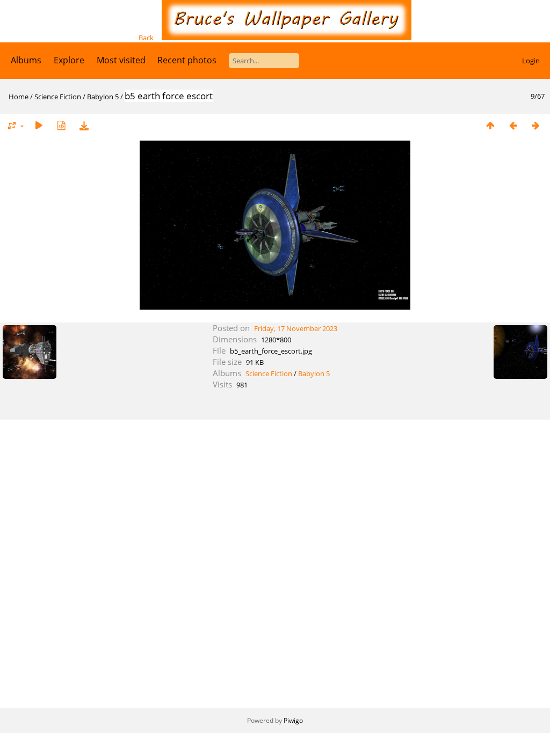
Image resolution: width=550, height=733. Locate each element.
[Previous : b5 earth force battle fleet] (513, 125)
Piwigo (293, 720)
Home (18, 96)
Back (146, 37)
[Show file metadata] (61, 125)
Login (531, 60)
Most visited (121, 60)
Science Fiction (57, 96)
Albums (26, 60)
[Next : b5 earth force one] (535, 125)
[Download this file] (84, 125)
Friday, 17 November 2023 (295, 328)
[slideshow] (38, 125)
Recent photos (186, 60)
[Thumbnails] (490, 125)
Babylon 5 (103, 96)
